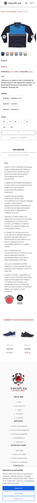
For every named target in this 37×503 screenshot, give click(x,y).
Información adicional (18, 155)
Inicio (3, 12)
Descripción (18, 150)
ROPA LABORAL (11, 12)
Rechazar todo (18, 499)
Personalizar (18, 493)
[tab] (18, 150)
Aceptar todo (18, 488)
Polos (20, 12)
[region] (18, 485)
